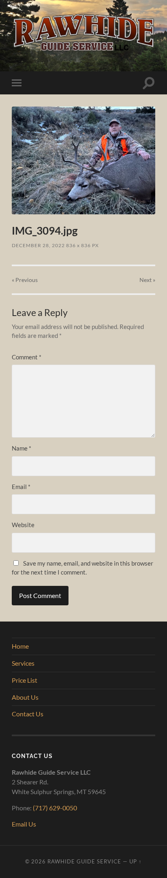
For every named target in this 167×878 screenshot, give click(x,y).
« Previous (25, 279)
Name (21, 448)
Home (20, 646)
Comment (26, 357)
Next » (147, 279)
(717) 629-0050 (55, 808)
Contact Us (27, 714)
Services (23, 663)
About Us (25, 697)
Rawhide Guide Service (84, 861)
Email (21, 486)
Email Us (24, 824)
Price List (24, 680)
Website (23, 524)
